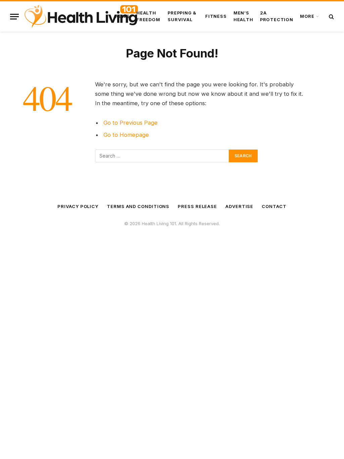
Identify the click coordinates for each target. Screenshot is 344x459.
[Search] (331, 16)
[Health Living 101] (81, 16)
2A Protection (276, 16)
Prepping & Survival (182, 16)
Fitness (215, 16)
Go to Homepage (126, 134)
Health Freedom (148, 16)
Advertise (239, 206)
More (307, 16)
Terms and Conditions (138, 206)
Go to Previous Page (130, 122)
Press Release (197, 206)
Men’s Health (243, 16)
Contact (274, 206)
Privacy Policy (77, 206)
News (122, 16)
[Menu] (14, 16)
